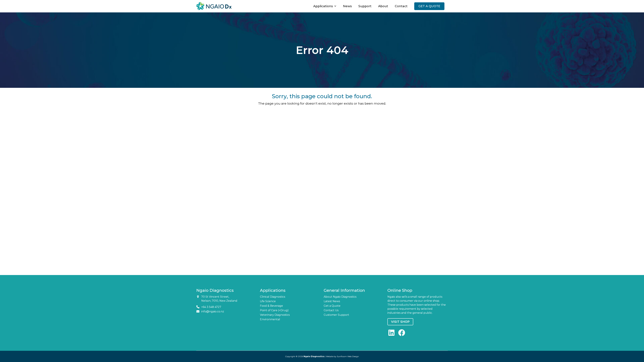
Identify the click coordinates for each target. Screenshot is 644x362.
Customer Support (336, 314)
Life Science (268, 301)
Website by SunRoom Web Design (342, 356)
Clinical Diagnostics (272, 296)
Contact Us (331, 310)
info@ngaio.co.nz (212, 311)
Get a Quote (332, 305)
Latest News (332, 301)
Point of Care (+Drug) (274, 310)
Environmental (270, 319)
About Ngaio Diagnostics (340, 296)
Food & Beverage (271, 305)
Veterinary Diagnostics (275, 314)
